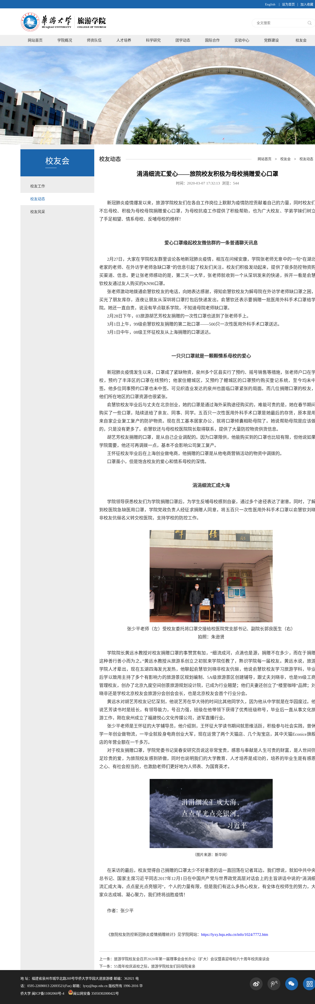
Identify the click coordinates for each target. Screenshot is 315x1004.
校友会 (285, 159)
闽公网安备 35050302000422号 (96, 993)
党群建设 (271, 40)
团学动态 (182, 40)
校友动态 (37, 199)
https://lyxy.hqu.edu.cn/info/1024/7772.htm (234, 934)
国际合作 (212, 40)
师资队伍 (94, 40)
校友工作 (37, 186)
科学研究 (153, 40)
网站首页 (35, 40)
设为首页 (288, 4)
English (270, 4)
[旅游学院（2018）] (64, 34)
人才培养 (123, 40)
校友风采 (37, 212)
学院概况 (64, 40)
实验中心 (242, 40)
